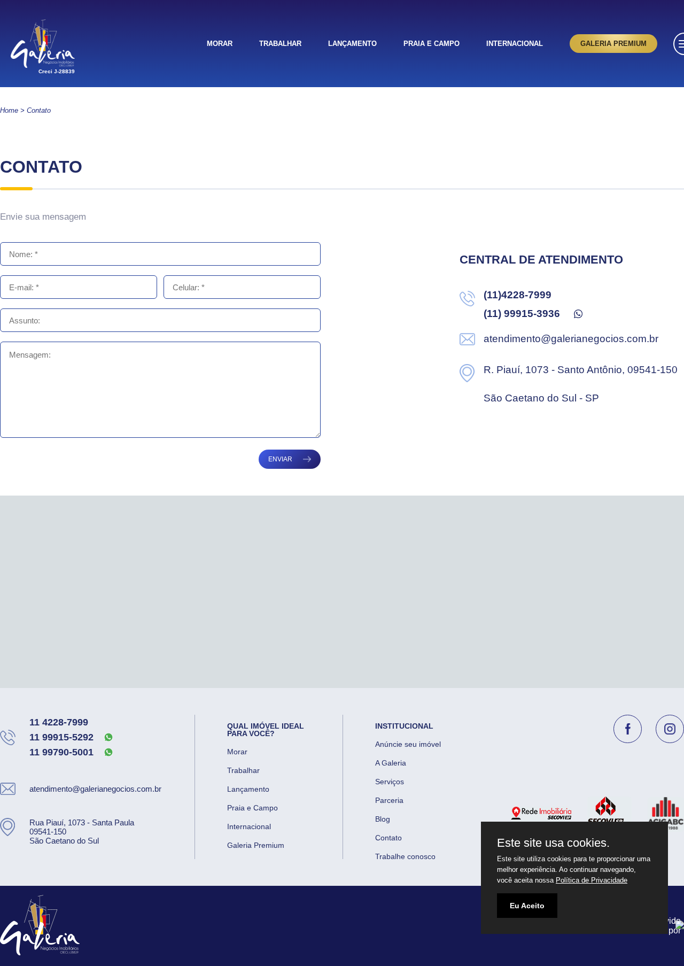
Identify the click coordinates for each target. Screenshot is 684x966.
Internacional (249, 826)
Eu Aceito (527, 905)
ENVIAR (280, 459)
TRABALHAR (280, 44)
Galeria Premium (255, 845)
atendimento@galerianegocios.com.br (571, 338)
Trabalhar (243, 770)
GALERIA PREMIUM (613, 44)
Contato (388, 837)
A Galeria (390, 763)
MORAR (219, 44)
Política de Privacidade (591, 880)
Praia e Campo (252, 807)
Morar (237, 751)
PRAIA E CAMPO (431, 44)
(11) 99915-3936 (522, 313)
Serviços (389, 781)
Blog (382, 819)
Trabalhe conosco (405, 856)
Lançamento (248, 789)
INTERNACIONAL (514, 44)
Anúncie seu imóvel (408, 744)
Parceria (389, 800)
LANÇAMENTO (352, 44)
